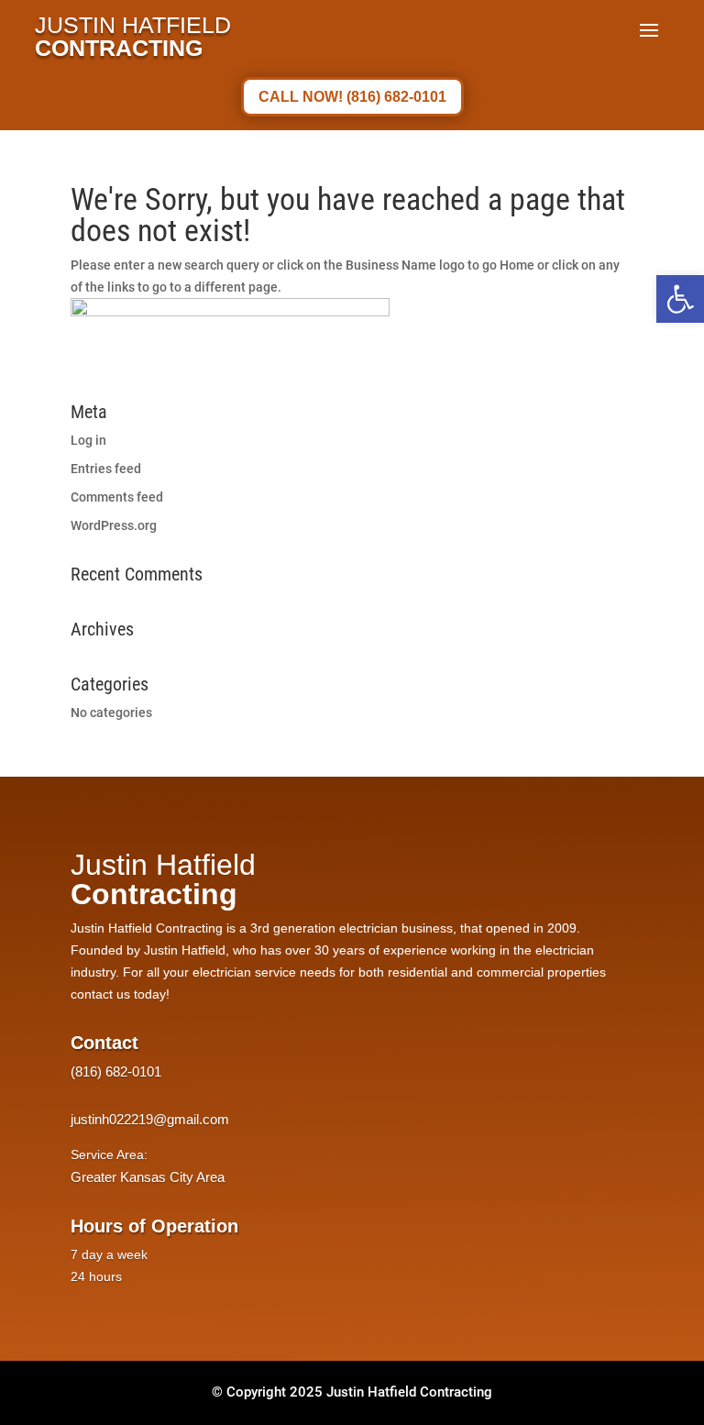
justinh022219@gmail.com (150, 1119)
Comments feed (117, 497)
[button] (680, 299)
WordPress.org (114, 525)
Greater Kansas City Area (148, 1177)
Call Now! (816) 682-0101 (352, 97)
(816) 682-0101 (116, 1071)
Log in (88, 440)
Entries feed (106, 468)
